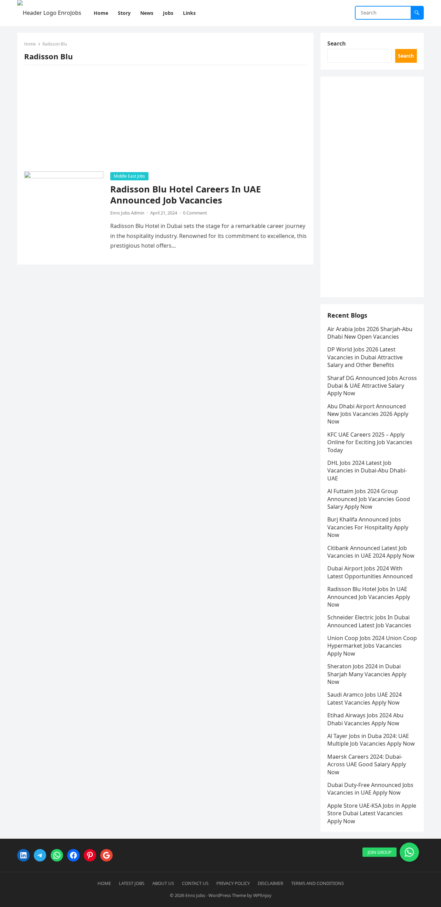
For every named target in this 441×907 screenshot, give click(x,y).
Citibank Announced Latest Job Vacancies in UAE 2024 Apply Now (370, 551)
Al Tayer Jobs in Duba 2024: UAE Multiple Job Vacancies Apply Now (371, 739)
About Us (163, 883)
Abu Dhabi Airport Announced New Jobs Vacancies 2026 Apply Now (367, 414)
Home (30, 44)
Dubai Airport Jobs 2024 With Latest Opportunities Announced (370, 572)
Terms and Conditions (317, 883)
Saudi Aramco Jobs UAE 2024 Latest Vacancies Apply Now (364, 698)
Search (336, 43)
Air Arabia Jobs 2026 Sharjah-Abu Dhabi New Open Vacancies (369, 332)
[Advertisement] (165, 120)
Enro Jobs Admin (127, 213)
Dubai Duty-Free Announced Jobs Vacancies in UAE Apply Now (370, 788)
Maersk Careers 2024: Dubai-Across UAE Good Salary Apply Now (366, 764)
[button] (409, 852)
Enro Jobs (195, 895)
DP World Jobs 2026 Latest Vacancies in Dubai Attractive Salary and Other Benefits (365, 357)
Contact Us (195, 883)
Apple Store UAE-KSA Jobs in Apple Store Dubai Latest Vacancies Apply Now (371, 813)
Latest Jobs (131, 883)
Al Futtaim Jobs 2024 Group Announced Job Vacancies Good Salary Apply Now (368, 498)
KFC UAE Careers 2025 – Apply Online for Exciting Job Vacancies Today (369, 442)
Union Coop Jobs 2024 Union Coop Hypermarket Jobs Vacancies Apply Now (372, 645)
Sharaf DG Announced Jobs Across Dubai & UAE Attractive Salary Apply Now (372, 385)
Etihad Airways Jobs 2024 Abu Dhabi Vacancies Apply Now (365, 719)
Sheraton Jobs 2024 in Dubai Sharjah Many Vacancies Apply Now (366, 674)
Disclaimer (270, 883)
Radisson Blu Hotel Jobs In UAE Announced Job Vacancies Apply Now (368, 596)
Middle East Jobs (129, 176)
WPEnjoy (262, 895)
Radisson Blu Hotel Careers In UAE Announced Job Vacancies (185, 194)
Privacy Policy (233, 883)
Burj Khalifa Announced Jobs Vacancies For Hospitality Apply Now (367, 527)
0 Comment (195, 213)
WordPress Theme (227, 895)
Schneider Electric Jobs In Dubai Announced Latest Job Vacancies (369, 621)
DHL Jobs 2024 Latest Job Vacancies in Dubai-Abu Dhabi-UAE (367, 470)
